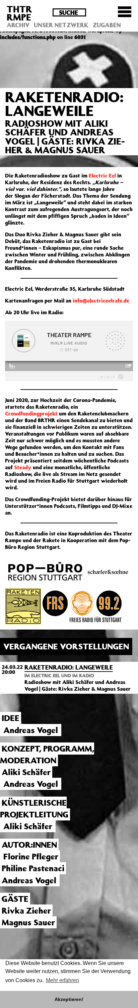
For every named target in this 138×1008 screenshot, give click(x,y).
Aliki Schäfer (26, 772)
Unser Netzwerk (61, 25)
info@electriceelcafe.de (101, 300)
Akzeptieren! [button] (69, 999)
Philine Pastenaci (33, 868)
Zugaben (107, 25)
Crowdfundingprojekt (31, 413)
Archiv (18, 25)
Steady (22, 467)
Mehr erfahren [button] (62, 980)
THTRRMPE (19, 13)
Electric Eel (102, 175)
